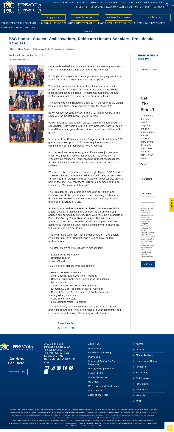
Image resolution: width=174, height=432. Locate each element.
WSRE (139, 401)
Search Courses (85, 17)
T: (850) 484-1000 (53, 350)
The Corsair (142, 390)
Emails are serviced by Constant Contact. (147, 254)
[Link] (20, 9)
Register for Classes (118, 17)
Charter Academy (144, 355)
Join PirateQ (154, 17)
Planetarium (142, 384)
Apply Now (53, 17)
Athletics (140, 349)
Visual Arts (141, 395)
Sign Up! (148, 264)
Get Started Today (16, 372)
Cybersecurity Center (146, 361)
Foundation (141, 367)
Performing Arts (143, 378)
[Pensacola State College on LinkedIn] (46, 373)
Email (144, 164)
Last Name (146, 193)
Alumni (139, 344)
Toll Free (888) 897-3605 (56, 353)
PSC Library (142, 372)
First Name (146, 179)
